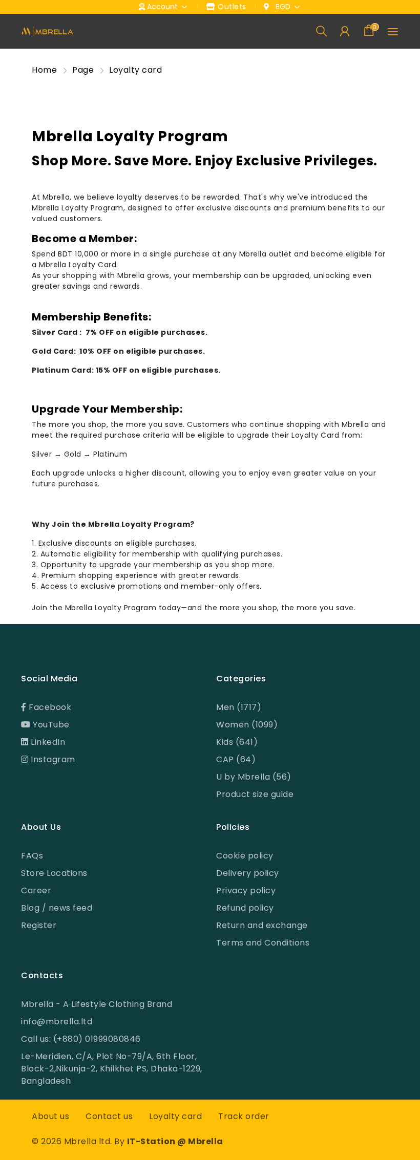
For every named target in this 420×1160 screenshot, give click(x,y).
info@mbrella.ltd (56, 1021)
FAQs (32, 856)
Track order (243, 1116)
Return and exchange (262, 925)
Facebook (49, 707)
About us (50, 1116)
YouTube (50, 725)
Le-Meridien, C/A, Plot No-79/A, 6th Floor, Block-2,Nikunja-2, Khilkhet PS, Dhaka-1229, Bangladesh (111, 1068)
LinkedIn (47, 742)
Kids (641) (237, 742)
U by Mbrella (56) (253, 777)
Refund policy (245, 908)
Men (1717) (238, 707)
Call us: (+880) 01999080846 (81, 1039)
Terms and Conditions (262, 943)
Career (36, 890)
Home (44, 70)
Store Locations (54, 873)
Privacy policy (246, 890)
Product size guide (254, 794)
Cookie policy (245, 856)
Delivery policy (247, 873)
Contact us (109, 1116)
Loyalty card (175, 1116)
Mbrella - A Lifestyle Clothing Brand (96, 1004)
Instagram (52, 759)
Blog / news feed (56, 908)
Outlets (231, 7)
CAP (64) (236, 759)
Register (38, 925)
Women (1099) (247, 725)
